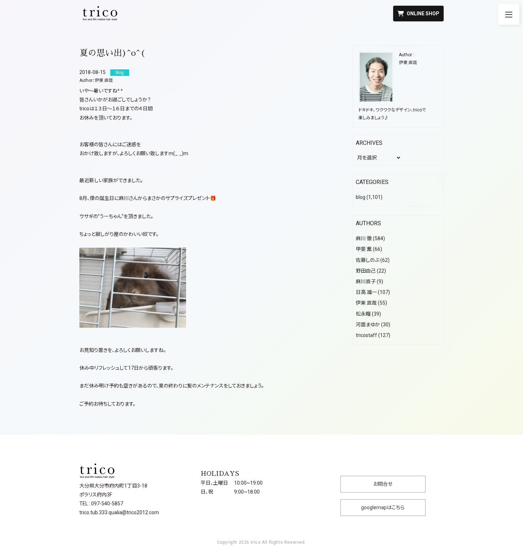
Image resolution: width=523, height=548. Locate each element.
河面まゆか (368, 324)
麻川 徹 (364, 238)
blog (360, 197)
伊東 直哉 (104, 80)
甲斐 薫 (364, 249)
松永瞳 (363, 314)
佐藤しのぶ (367, 260)
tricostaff (366, 335)
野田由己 (366, 271)
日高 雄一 (366, 292)
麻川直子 (366, 281)
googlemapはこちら (383, 507)
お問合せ (382, 484)
